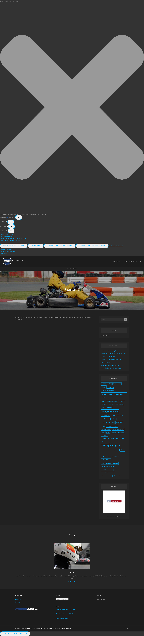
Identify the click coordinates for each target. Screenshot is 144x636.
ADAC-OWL (111, 387)
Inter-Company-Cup (105, 415)
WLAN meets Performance (107, 475)
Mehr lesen (72, 581)
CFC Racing (122, 401)
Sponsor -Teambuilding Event (109, 351)
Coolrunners (104, 404)
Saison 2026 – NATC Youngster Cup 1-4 (113, 353)
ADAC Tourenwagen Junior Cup (113, 395)
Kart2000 (113, 418)
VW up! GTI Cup (106, 459)
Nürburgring (104, 435)
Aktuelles (18, 599)
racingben (115, 445)
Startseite (69, 268)
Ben (103, 401)
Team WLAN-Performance (111, 456)
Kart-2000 (105, 419)
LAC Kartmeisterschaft (106, 429)
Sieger (110, 450)
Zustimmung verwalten (15, 634)
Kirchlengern (119, 422)
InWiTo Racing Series (117, 415)
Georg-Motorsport (110, 411)
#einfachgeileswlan (106, 383)
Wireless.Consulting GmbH (110, 463)
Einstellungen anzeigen (60, 246)
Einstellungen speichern (92, 246)
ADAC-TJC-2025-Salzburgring (110, 365)
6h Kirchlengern (117, 383)
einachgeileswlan (119, 404)
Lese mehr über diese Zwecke (10, 240)
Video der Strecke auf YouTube (65, 609)
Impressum (4, 253)
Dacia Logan (111, 404)
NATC (107, 432)
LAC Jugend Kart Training (112, 426)
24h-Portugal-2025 (106, 362)
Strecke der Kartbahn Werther (65, 614)
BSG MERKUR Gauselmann (112, 401)
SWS (122, 450)
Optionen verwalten (7, 234)
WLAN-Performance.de (107, 469)
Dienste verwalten (6, 236)
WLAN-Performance (108, 466)
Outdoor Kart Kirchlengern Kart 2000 (113, 440)
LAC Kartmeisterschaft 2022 (118, 429)
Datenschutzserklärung (8, 251)
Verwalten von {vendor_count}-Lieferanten (14, 238)
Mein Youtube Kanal (62, 618)
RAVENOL (104, 450)
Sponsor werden (131, 261)
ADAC (104, 387)
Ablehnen (36, 246)
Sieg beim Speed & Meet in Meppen (111, 368)
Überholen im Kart (117, 475)
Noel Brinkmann (121, 432)
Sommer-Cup (116, 450)
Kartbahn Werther (108, 422)
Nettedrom (114, 432)
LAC (103, 426)
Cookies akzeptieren (14, 246)
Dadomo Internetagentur (113, 516)
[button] (72, 107)
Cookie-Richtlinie (6, 249)
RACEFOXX (105, 446)
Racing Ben (17, 261)
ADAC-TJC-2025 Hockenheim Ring (111, 359)
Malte (103, 432)
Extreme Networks (107, 407)
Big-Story (18, 602)
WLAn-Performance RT (108, 473)
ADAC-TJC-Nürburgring (108, 356)
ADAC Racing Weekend (108, 390)
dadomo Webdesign (66, 628)
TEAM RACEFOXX (105, 453)
